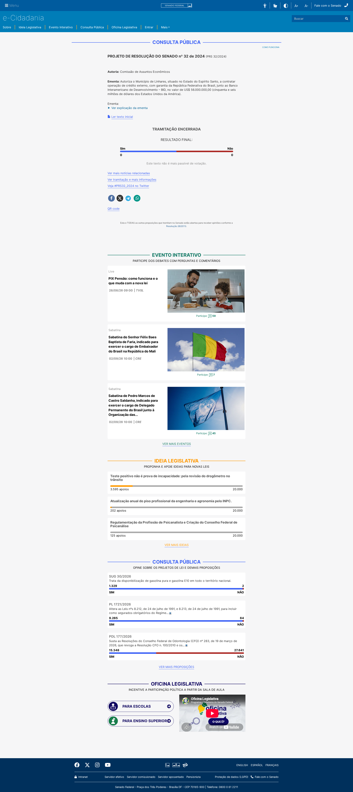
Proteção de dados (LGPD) (231, 776)
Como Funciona (270, 47)
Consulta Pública (92, 27)
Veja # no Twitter (128, 186)
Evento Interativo (61, 27)
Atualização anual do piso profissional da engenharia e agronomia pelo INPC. (171, 501)
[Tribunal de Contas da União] (184, 765)
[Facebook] (78, 765)
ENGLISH (242, 765)
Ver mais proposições (176, 667)
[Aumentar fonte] (296, 5)
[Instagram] (97, 765)
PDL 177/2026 (120, 636)
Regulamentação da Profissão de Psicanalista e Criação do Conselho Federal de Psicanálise (173, 524)
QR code (114, 208)
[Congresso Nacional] (176, 765)
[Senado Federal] (176, 5)
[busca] (346, 18)
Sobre (7, 27)
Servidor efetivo (114, 776)
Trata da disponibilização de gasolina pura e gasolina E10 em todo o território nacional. (170, 581)
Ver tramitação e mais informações (132, 179)
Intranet (83, 776)
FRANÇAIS (272, 765)
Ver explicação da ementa (129, 108)
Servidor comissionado (141, 776)
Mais (164, 27)
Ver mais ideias (177, 545)
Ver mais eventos (176, 444)
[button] (275, 5)
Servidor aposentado (171, 776)
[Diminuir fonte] (306, 5)
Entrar (149, 27)
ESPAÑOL (257, 765)
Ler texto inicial (122, 117)
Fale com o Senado (327, 5)
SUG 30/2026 (120, 576)
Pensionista (193, 776)
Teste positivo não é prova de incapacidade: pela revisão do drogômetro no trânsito (170, 478)
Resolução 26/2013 (176, 226)
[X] (87, 765)
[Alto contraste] (285, 5)
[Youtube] (106, 765)
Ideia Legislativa (30, 27)
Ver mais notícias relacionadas (129, 173)
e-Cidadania (23, 17)
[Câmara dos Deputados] (168, 765)
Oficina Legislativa (124, 27)
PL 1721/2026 (120, 604)
